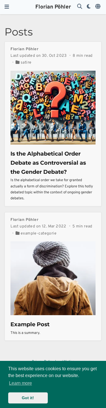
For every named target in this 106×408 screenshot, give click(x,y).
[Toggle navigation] (7, 7)
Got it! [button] (28, 398)
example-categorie (39, 233)
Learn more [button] (20, 383)
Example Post (29, 324)
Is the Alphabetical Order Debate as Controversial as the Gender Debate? (48, 162)
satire (26, 62)
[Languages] (98, 7)
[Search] (79, 7)
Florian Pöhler (53, 7)
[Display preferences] (89, 7)
